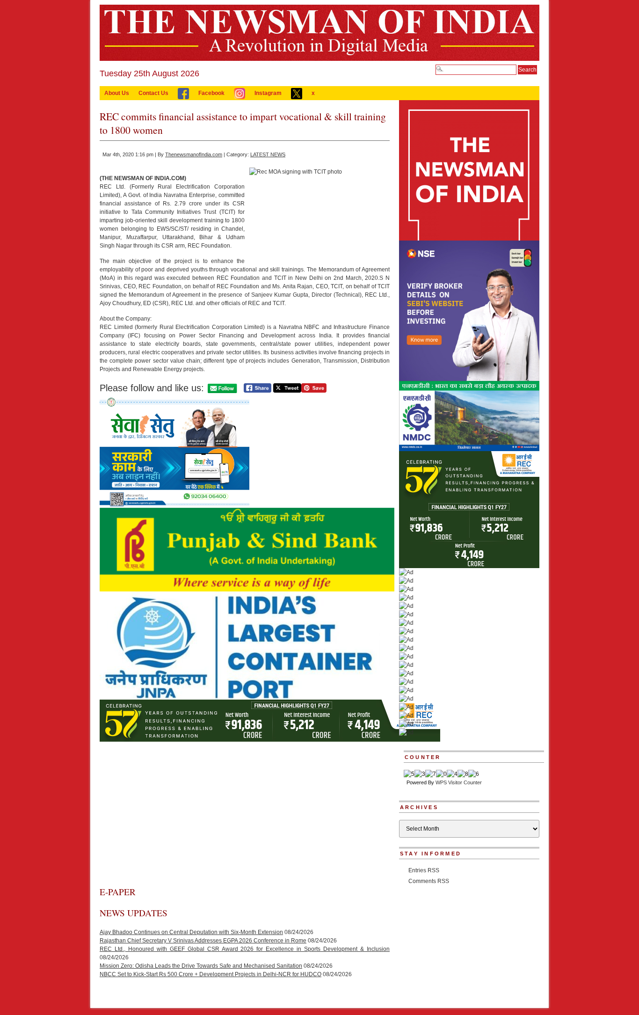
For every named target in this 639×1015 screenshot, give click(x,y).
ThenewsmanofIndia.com (193, 154)
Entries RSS (423, 870)
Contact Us (153, 93)
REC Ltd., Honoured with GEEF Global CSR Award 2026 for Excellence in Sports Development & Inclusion (245, 949)
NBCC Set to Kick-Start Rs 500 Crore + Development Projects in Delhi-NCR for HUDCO (210, 974)
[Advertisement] (245, 815)
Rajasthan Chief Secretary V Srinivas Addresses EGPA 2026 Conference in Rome (203, 940)
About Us (116, 93)
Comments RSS (428, 881)
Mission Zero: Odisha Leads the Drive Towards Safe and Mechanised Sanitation (201, 966)
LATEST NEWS (267, 154)
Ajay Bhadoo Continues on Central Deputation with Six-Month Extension (191, 932)
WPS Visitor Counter (459, 782)
